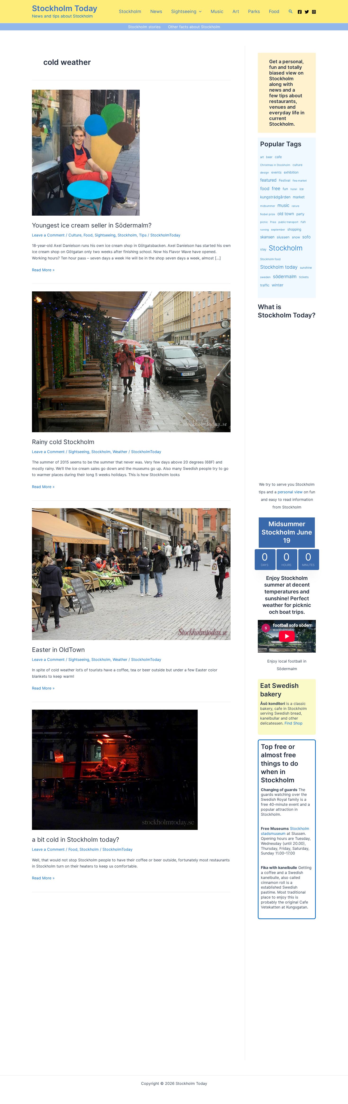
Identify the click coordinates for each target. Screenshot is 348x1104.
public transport (288, 222)
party (300, 214)
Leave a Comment (48, 235)
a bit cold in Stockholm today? (75, 839)
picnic (264, 222)
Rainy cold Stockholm (63, 441)
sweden (265, 277)
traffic (264, 285)
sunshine (306, 267)
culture (297, 165)
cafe (278, 157)
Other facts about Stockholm (194, 26)
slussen (283, 237)
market (299, 197)
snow (296, 237)
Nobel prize (267, 214)
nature (295, 206)
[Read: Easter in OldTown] (131, 573)
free (276, 188)
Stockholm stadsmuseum (285, 831)
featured (268, 180)
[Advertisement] (287, 395)
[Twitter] (307, 12)
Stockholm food (270, 259)
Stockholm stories (144, 26)
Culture (74, 235)
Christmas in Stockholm (275, 165)
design (264, 172)
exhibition (291, 172)
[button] (198, 11)
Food (274, 11)
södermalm (285, 276)
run (303, 222)
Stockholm (130, 11)
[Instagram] (314, 12)
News (156, 11)
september (278, 229)
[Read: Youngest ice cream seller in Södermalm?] (86, 152)
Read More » (43, 270)
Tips (143, 235)
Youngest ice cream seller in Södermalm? (92, 225)
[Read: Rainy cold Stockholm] (131, 361)
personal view (290, 492)
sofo (306, 236)
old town (285, 213)
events (276, 172)
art (262, 157)
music (283, 205)
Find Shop (294, 723)
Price (273, 222)
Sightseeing (183, 11)
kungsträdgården (275, 197)
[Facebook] (300, 12)
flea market (300, 180)
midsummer (267, 206)
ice (301, 189)
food (264, 188)
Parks (254, 11)
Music (217, 11)
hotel (293, 189)
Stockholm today (279, 267)
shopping (294, 229)
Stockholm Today (64, 8)
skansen (267, 237)
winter (277, 285)
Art (235, 11)
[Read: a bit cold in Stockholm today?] (115, 769)
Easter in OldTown (58, 649)
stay (263, 249)
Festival (284, 180)
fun (285, 189)
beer (269, 157)
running (264, 229)
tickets (304, 277)
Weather (120, 451)
